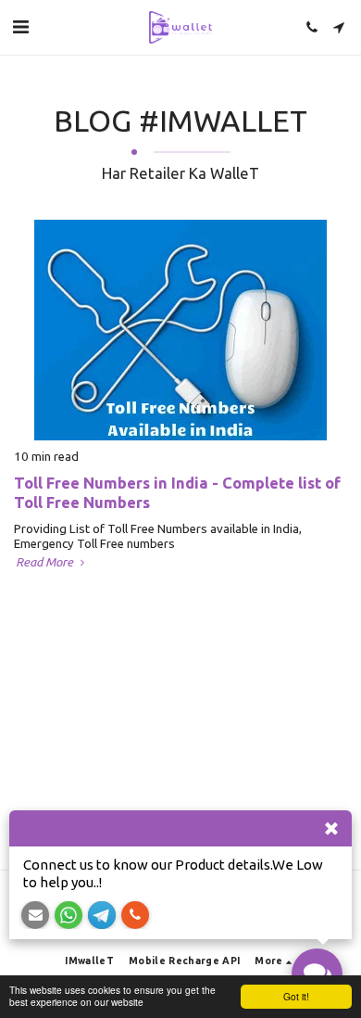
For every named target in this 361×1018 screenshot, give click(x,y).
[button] (20, 26)
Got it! (296, 996)
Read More (46, 562)
